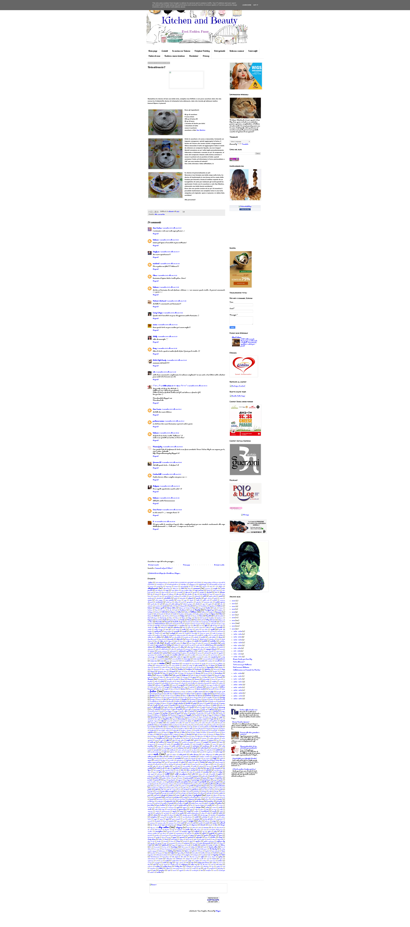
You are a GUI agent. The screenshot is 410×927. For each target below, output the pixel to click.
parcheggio (187, 780)
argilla (197, 600)
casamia (180, 633)
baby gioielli (183, 606)
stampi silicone (152, 839)
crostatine (209, 661)
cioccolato (214, 643)
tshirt (223, 855)
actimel (208, 590)
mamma (169, 742)
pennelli (170, 786)
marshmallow (186, 744)
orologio (220, 772)
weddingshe (188, 866)
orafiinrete (183, 772)
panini (175, 778)
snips (203, 831)
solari (215, 831)
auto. (221, 604)
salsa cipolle (164, 815)
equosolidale (165, 683)
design (223, 669)
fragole (178, 699)
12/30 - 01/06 (238, 631)
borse (195, 620)
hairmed (150, 715)
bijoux (213, 614)
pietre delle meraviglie (167, 791)
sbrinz (164, 821)
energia (221, 681)
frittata (177, 701)
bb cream (162, 610)
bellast (180, 612)
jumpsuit (221, 725)
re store (221, 805)
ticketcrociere (162, 851)
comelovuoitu (179, 649)
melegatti (194, 748)
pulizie (219, 803)
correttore (193, 655)
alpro (196, 594)
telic (199, 847)
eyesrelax (215, 687)
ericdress (213, 683)
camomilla (219, 627)
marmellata (176, 744)
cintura (199, 643)
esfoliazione (158, 685)
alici (151, 594)
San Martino (201, 130)
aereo (172, 592)
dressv (182, 679)
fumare (164, 703)
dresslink (176, 679)
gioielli (178, 707)
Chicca (155, 275)
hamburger (165, 715)
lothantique (222, 736)
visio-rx (221, 863)
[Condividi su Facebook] (155, 212)
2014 (233, 623)
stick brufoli (174, 839)
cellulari (158, 637)
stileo (195, 839)
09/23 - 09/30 (238, 684)
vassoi (207, 859)
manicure (198, 742)
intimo (161, 722)
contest (165, 653)
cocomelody (219, 645)
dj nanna (206, 673)
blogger (190, 618)
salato (220, 813)
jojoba (207, 725)
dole (192, 675)
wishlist (160, 868)
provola (171, 803)
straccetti (165, 841)
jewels (194, 725)
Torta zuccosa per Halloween (242, 664)
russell (173, 813)
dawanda (155, 667)
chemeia (188, 639)
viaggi (170, 862)
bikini (220, 614)
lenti (189, 732)
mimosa (195, 752)
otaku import (151, 774)
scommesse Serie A (173, 823)
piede (215, 790)
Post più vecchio (219, 565)
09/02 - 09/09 (238, 693)
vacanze (160, 858)
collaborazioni (174, 647)
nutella (194, 766)
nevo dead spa (169, 764)
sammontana (221, 815)
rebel (156, 807)
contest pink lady (176, 653)
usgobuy (220, 857)
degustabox (210, 667)
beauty (197, 609)
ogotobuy (193, 768)
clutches (176, 645)
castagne (164, 635)
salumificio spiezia (186, 815)
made (162, 740)
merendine (164, 750)
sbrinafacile (157, 821)
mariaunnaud (161, 744)
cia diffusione (188, 641)
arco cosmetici (170, 600)
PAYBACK (187, 784)
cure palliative (219, 664)
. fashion (150, 582)
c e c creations (181, 625)
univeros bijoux (211, 857)
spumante (182, 837)
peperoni (198, 786)
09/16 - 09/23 (238, 687)
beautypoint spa (209, 610)
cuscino (167, 665)
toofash (172, 853)
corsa (206, 655)
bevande (161, 614)
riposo (202, 809)
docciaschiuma (218, 673)
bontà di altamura (173, 620)
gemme (221, 705)
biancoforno (190, 614)
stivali (208, 839)
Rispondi (155, 233)
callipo (156, 627)
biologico (182, 616)
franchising (192, 699)
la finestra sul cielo (171, 729)
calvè (169, 627)
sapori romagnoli (176, 819)
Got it (255, 5)
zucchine (159, 872)
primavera (191, 799)
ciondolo (223, 643)
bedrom (157, 612)
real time (150, 807)
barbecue (150, 610)
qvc (192, 805)
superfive (152, 843)
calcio (221, 626)
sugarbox (198, 841)
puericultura (179, 803)
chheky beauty (203, 639)
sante (217, 817)
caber (194, 625)
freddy (223, 699)
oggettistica (176, 768)
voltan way (194, 864)
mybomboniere (180, 760)
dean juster (170, 667)
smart (204, 830)
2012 (233, 629)
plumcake (209, 793)
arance (221, 598)
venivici (183, 861)
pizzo (177, 793)
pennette (176, 786)
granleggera (169, 711)
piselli (209, 792)
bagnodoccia (212, 606)
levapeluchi (165, 734)
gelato (215, 705)
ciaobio (152, 643)
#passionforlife (184, 586)
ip (198, 723)
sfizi (151, 825)
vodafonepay (184, 864)
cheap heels (162, 639)
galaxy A (202, 703)
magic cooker (181, 740)
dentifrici (180, 669)
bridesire (150, 624)
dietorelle (157, 673)
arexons (179, 600)
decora (184, 667)
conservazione (219, 651)
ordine (190, 772)
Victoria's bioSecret (159, 301)
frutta (206, 701)
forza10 (159, 699)
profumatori (160, 801)
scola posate (222, 821)
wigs (213, 866)
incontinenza (182, 721)
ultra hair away (193, 857)
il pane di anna (191, 719)
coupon (184, 657)
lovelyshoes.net (161, 738)
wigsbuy (218, 866)
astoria (166, 604)
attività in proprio (188, 604)
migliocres (172, 752)
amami (210, 594)
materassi (166, 746)
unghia (202, 857)
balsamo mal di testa (184, 608)
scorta (188, 823)
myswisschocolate (174, 762)
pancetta (212, 776)
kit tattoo (184, 727)
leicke (177, 732)
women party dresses (177, 868)
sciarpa (214, 821)
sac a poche (181, 813)
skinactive (167, 830)
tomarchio (152, 853)
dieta (221, 671)
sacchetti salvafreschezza (193, 813)
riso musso (214, 809)
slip (173, 830)
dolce (156, 214)
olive (182, 770)
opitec (160, 772)
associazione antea (208, 602)
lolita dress (200, 736)
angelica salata (212, 596)
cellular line (151, 637)
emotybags (214, 681)
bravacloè (214, 622)
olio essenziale (216, 768)
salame (203, 813)
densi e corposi (165, 669)
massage (159, 746)
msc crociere (207, 758)
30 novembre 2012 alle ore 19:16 (165, 521)
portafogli (184, 798)
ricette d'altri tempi (159, 809)
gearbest (173, 705)
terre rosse (156, 849)
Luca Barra (186, 738)
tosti (214, 853)
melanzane (181, 748)
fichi (193, 694)
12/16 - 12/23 (238, 637)
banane (221, 608)
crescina (174, 661)
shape (187, 825)
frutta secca (213, 701)
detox (179, 671)
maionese (211, 740)
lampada (208, 729)
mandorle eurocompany (187, 742)
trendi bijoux (178, 855)
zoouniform (208, 870)
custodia (184, 665)
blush (196, 618)
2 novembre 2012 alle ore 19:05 (173, 446)
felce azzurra (198, 691)
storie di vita (151, 841)
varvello (201, 859)
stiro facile (201, 839)
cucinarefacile (185, 664)
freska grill (170, 701)
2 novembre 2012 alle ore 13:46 (177, 360)
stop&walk (220, 839)
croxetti (217, 661)
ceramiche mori (187, 637)
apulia (215, 598)
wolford (168, 868)
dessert (152, 671)
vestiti (164, 862)
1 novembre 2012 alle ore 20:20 (170, 263)
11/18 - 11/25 (237, 648)
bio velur (162, 616)
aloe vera (179, 594)
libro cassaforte (174, 734)
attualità (197, 604)
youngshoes (162, 870)
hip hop (204, 715)
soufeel (204, 833)
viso (149, 864)
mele (188, 748)
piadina (150, 790)
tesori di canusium (166, 849)
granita (162, 711)
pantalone (219, 778)
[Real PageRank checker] (234, 160)
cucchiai (155, 664)
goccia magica (197, 709)
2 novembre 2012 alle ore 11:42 (167, 324)
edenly (162, 681)
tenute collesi (213, 847)
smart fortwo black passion (216, 830)
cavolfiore (206, 635)
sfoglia (163, 825)
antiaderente (151, 598)
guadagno (165, 713)
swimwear (187, 843)
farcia (172, 689)
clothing (169, 645)
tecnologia (174, 847)
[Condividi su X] (153, 212)
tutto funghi (175, 857)
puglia (186, 803)
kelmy (172, 727)
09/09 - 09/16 (238, 690)
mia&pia (201, 750)
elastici (178, 681)
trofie (208, 855)
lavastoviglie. (214, 730)
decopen (178, 667)
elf (201, 681)
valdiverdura (169, 859)
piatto (162, 790)
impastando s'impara (153, 721)
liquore (175, 736)
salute (195, 815)
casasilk (187, 633)
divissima (198, 673)
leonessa (217, 732)
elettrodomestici (186, 681)
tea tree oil (165, 847)
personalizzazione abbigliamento (158, 788)
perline (211, 786)
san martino (161, 214)
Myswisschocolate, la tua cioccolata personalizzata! (248, 747)
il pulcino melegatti (202, 719)
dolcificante (185, 675)
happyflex (189, 715)
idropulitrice (166, 719)
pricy (172, 799)
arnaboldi (214, 600)
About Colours (236, 337)
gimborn (172, 707)
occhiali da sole (160, 768)
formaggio (152, 699)
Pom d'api (222, 795)
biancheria (181, 614)
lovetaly (170, 738)
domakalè (203, 675)
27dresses (204, 586)
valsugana (188, 859)
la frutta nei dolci (182, 729)
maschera (151, 746)
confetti (199, 651)
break (221, 622)
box (151, 621)
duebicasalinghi (205, 679)
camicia (201, 627)
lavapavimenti (205, 730)
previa (167, 799)
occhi (221, 766)
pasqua (215, 780)
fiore (159, 696)
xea (199, 868)
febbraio (190, 692)
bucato (188, 624)
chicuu (155, 641)
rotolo (221, 811)
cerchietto (195, 637)
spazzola (150, 835)
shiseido (210, 825)
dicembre (215, 671)
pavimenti (178, 784)
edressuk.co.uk (170, 681)
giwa (152, 709)
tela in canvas (185, 847)
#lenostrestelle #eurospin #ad (217, 584)
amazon (155, 596)
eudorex (160, 687)
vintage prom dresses (203, 862)
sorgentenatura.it (180, 833)
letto (157, 734)
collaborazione (160, 646)
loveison (152, 738)
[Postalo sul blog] (151, 212)
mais (218, 740)
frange (199, 699)
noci (149, 766)
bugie (204, 624)
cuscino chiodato (175, 665)
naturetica (150, 764)
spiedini (186, 835)
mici (224, 750)
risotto (221, 809)
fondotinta (208, 695)
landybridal (153, 730)
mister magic (218, 752)
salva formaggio (204, 815)
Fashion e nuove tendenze (174, 56)
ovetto (207, 774)
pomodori (159, 797)
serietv (207, 823)
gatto (156, 705)
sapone (161, 819)
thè (193, 849)
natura (210, 762)
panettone (156, 778)
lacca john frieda (199, 729)
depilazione (208, 669)
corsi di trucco (213, 655)
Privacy (206, 56)
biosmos (195, 616)
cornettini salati (176, 655)
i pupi (220, 717)
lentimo (204, 732)
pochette (221, 793)
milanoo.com (180, 752)
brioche (170, 624)
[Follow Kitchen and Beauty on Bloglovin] (236, 509)
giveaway (222, 707)
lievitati (189, 734)
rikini (196, 809)
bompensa (150, 620)
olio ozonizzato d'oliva (168, 770)
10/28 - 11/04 (238, 656)
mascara (221, 744)
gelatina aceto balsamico (204, 705)
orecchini (206, 772)
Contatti (165, 51)
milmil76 (188, 752)
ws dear (187, 868)
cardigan (191, 631)
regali (178, 807)
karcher (161, 727)
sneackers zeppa (186, 831)
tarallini (195, 845)
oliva (177, 770)
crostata (202, 661)
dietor (149, 673)
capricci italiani (167, 631)
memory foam (214, 748)
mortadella (178, 758)
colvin (172, 649)
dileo (176, 673)
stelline (160, 839)
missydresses (209, 752)
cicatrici (178, 643)
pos (200, 798)
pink (190, 792)
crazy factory (214, 657)
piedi (221, 790)
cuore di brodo (195, 664)
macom (156, 740)
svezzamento (172, 843)
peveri (190, 788)
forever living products (195, 697)
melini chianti (204, 748)
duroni (213, 679)
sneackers (176, 831)
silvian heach (220, 828)
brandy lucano (205, 622)
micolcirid (156, 263)
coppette (221, 653)
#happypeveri (192, 584)
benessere (218, 612)
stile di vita (188, 839)
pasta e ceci (162, 782)
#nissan (176, 586)
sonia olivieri (163, 833)
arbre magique (159, 600)
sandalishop (204, 817)
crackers (206, 657)
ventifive (190, 861)
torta (187, 853)
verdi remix (212, 861)
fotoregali (171, 699)
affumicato (187, 592)
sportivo (213, 835)
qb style (170, 805)
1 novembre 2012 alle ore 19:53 (169, 240)
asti (161, 604)
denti (173, 669)
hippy (210, 715)
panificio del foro (166, 778)
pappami (180, 780)
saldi (149, 815)
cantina (191, 629)
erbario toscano (175, 683)
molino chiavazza (194, 754)
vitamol (165, 864)
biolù (189, 616)
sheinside (202, 825)
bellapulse (172, 612)
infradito (196, 721)
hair (214, 713)
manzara (214, 742)
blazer (170, 618)
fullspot (158, 703)
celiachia (221, 635)
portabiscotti (168, 798)
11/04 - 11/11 (237, 654)
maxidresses (206, 746)
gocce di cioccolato (178, 709)
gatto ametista (164, 705)
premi (223, 798)
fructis (200, 701)
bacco (196, 606)
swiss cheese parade (204, 843)
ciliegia (184, 643)
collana (182, 647)
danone (213, 665)
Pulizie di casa (154, 56)
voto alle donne (204, 864)
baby (176, 606)
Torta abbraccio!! (239, 661)
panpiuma (212, 778)
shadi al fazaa (171, 825)
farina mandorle (201, 689)
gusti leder (201, 713)
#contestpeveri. (160, 584)
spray (163, 837)
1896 (197, 586)
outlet (193, 774)
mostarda (192, 758)
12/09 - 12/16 (238, 640)
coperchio (213, 653)
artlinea (176, 602)
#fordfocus (183, 584)
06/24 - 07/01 (238, 696)
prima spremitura (181, 799)
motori (199, 758)
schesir (200, 821)
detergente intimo (162, 671)
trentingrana (196, 855)
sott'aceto (189, 833)
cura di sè (210, 664)
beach (175, 610)
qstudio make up (183, 805)
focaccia (200, 695)
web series (219, 864)
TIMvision (200, 851)
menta (221, 748)
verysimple (157, 863)
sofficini (209, 831)
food (224, 695)
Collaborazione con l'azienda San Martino (246, 670)
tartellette (203, 845)
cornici (186, 655)
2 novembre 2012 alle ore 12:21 (167, 336)
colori (157, 649)
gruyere (157, 713)
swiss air (195, 843)
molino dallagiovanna (207, 754)
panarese (195, 776)
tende (204, 847)
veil (157, 861)
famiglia (166, 689)
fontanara (217, 695)
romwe (181, 811)
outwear (201, 774)
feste (176, 694)
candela (149, 629)
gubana (185, 713)
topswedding (181, 853)
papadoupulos (172, 780)
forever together (208, 697)
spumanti (190, 837)
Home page (152, 51)
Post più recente (153, 565)
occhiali (150, 768)
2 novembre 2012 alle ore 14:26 (166, 372)
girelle (192, 707)
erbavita (183, 683)
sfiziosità (157, 825)
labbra (191, 729)
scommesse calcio (162, 823)
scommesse (152, 823)
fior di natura (221, 694)
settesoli (222, 823)
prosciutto (219, 801)
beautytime (220, 610)
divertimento (190, 673)
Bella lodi (164, 612)
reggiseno (184, 807)
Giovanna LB (157, 462)
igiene (174, 719)
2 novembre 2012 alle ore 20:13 (170, 486)
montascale (185, 757)
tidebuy (170, 851)
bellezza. (204, 612)
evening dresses (176, 687)
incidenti (175, 721)
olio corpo (206, 768)
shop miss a (153, 828)
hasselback (197, 715)
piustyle (152, 793)
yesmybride (212, 868)
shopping (179, 827)
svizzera (179, 843)
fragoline (184, 699)
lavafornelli (175, 730)
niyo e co (208, 764)
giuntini (215, 707)
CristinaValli (157, 474)
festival (183, 694)
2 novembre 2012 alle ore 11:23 (167, 275)
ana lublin (183, 596)
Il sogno (211, 719)
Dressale (219, 677)
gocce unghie (188, 709)
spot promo (150, 837)
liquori (181, 736)
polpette (208, 795)
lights (196, 734)
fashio (223, 689)
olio (199, 768)
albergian (222, 592)
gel (179, 705)
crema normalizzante (207, 659)
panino (180, 778)
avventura (157, 606)
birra (201, 615)
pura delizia (151, 805)
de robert (162, 667)
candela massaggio (158, 629)
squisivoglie (199, 837)
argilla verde (205, 600)
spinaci (192, 835)
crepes (168, 661)
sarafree (189, 819)
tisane (223, 851)
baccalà (190, 606)
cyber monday (198, 665)
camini (212, 627)
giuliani (209, 707)
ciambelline (213, 641)
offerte (169, 768)
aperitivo (198, 598)
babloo (171, 606)
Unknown (156, 240)
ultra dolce (183, 857)
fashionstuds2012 (177, 692)
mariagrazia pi (151, 744)
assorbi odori (154, 604)
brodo (182, 624)
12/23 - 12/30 (238, 634)
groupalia (199, 711)
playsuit (202, 793)
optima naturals (169, 772)
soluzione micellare (152, 833)
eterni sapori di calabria (212, 685)
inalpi (162, 721)
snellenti (196, 831)
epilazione (150, 683)
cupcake (203, 664)
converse (199, 653)
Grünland (215, 711)
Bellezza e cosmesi (236, 51)
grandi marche (221, 709)
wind (224, 866)
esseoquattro (181, 685)
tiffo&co (187, 851)
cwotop (190, 665)
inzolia (186, 723)
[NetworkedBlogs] (245, 206)
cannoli (177, 629)
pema (149, 786)
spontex (206, 835)
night (184, 764)
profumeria (181, 801)
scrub (194, 823)
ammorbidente (167, 596)
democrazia (156, 669)
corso (221, 655)
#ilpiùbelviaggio (202, 584)
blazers (177, 618)
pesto (179, 788)
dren (200, 677)
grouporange (208, 711)
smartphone (159, 831)
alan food (209, 592)
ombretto (208, 770)
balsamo (150, 608)
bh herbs (168, 614)
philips (211, 788)
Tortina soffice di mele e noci (248, 709)
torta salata (195, 853)
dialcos (200, 671)
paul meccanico (165, 784)
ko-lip (190, 727)
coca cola (191, 645)
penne (155, 786)
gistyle (203, 707)
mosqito (186, 758)
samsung (162, 817)
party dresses (206, 780)
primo (199, 799)
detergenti (172, 671)
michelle (217, 750)
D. (153, 521)
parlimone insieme (158, 421)
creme (162, 661)
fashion (153, 691)
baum (156, 610)
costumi (171, 657)
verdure (220, 861)
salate (208, 813)
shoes (216, 825)
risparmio (150, 811)
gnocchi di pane (166, 709)
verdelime (196, 861)
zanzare (174, 870)
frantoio (211, 699)
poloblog (190, 795)
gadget (195, 703)
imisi (222, 719)
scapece (178, 821)
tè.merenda (157, 847)
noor (174, 766)
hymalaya (214, 717)
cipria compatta (159, 645)
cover (191, 657)
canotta (184, 629)
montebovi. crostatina (204, 757)
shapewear (194, 825)
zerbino (187, 870)
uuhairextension (151, 859)
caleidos (150, 627)
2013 (233, 626)
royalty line (158, 813)
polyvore (215, 795)
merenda (156, 750)
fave (185, 692)
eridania (150, 685)
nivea (202, 764)
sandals (211, 817)
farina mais (191, 689)
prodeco (220, 799)
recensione (162, 807)
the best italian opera (202, 849)
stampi (220, 837)
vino (192, 862)
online (149, 772)
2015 (233, 620)
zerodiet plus (195, 870)
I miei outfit (252, 51)
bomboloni (211, 618)
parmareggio (196, 780)
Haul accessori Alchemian (241, 667)
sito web (150, 830)
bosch (201, 620)
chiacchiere (212, 639)
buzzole (165, 626)
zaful (169, 870)
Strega (178, 841)
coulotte (178, 657)
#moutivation (159, 586)
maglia (188, 740)
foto (165, 699)
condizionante (173, 651)
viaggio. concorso (179, 863)
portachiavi (176, 797)
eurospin (167, 687)
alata (216, 592)
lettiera (152, 734)
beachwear (183, 610)
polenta (171, 795)
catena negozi (191, 635)
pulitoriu (206, 803)
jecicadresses (165, 725)
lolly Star (208, 736)
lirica (187, 736)
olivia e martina (191, 770)
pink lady (203, 792)
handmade (173, 715)
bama (193, 608)
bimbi (155, 616)
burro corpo (222, 624)
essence (174, 685)
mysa (166, 762)
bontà (164, 620)
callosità (163, 627)
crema (166, 659)
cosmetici (161, 656)
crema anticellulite (176, 659)
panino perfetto (189, 778)
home (223, 715)
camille (207, 627)
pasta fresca (170, 782)
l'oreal (149, 729)
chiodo (175, 641)
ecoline (156, 681)
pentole (191, 786)
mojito (168, 754)
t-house (221, 843)
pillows (184, 792)
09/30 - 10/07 (238, 681)
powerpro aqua (207, 798)
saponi (167, 819)
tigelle (193, 851)
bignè (207, 614)
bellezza (194, 611)
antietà (175, 598)
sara (184, 819)
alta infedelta (203, 594)
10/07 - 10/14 (238, 679)
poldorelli (156, 795)
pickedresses (195, 790)
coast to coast (184, 645)
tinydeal (207, 851)
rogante (174, 811)
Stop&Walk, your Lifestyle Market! (244, 758)
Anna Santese (157, 228)
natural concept (219, 762)
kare (167, 727)
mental (149, 750)
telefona (193, 847)
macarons (204, 738)
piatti (156, 790)
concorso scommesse (162, 651)
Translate (245, 144)
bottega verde (221, 620)
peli (206, 784)
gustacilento (193, 713)
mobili (149, 754)
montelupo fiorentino (217, 757)
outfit (167, 773)
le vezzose (158, 732)
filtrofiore (199, 694)
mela (174, 748)
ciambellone (222, 641)
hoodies (194, 717)
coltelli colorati (165, 649)
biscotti (208, 615)
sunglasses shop (221, 841)
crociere (195, 661)
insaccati (204, 721)
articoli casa (169, 602)
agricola (195, 592)
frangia (205, 699)
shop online (163, 827)
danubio (220, 665)
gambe (208, 703)
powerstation (216, 798)
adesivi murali (164, 592)
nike (189, 764)
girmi (198, 707)
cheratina (195, 639)
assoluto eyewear (220, 602)
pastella (211, 782)
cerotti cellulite (212, 637)
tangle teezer (181, 845)
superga (159, 843)
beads (190, 610)
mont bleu (177, 757)
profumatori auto (170, 801)
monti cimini (159, 758)
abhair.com (175, 588)
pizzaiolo (164, 793)
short (188, 828)
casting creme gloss (181, 635)
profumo (190, 801)
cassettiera (157, 635)
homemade (178, 717)
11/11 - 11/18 (237, 651)
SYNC (215, 843)
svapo (165, 843)
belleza (186, 612)
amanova (217, 594)
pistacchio (216, 792)
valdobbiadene (179, 859)
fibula (188, 694)
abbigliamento (153, 588)
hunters (207, 717)
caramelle (176, 631)
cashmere (150, 635)
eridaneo (220, 683)
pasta (220, 780)
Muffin (214, 758)
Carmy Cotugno (158, 312)
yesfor (205, 868)
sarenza (196, 819)
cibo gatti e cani (169, 643)
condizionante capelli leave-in (187, 651)
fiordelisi (152, 695)
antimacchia (182, 598)
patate (218, 782)
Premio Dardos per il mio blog (242, 659)
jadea (221, 723)
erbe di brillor (191, 683)
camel (195, 627)
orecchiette (197, 772)
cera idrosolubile (176, 637)
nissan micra (195, 764)
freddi (217, 699)
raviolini (209, 805)
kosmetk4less (205, 727)
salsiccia (171, 815)
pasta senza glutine (182, 782)
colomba (221, 647)
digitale (170, 673)
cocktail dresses (209, 645)
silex (213, 828)
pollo (183, 795)
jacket (215, 723)
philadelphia (204, 788)
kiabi (178, 727)
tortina (209, 853)
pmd (215, 793)
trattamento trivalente (161, 855)
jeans (158, 725)
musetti (221, 758)
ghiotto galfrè (157, 707)
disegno (182, 673)
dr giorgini (185, 677)
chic (218, 639)
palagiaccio (150, 776)
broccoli (176, 624)
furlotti (188, 703)
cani (172, 629)
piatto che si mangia (171, 790)
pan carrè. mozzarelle (185, 776)
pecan (194, 784)
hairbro (221, 713)
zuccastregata (222, 870)
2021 (233, 603)
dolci (166, 675)
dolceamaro (159, 675)
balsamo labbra (171, 608)
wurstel (194, 868)
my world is (171, 760)
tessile (174, 849)
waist (212, 864)
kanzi (154, 727)
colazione (150, 647)
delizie (149, 669)
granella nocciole (154, 711)
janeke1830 (151, 725)
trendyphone (187, 855)
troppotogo (216, 855)
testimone (180, 849)
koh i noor (197, 727)
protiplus (164, 803)
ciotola (151, 645)
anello (204, 596)
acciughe (215, 588)
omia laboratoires (218, 770)
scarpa (184, 821)
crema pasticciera (220, 659)
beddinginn (150, 612)
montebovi (193, 756)
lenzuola (211, 732)
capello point (157, 631)
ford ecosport (167, 697)
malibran (161, 742)
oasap (214, 766)
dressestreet (161, 679)
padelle (213, 774)
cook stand (206, 653)
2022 (234, 600)
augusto (210, 604)
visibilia (214, 863)
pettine (184, 788)
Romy (155, 348)
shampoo (179, 825)
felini (207, 692)
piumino (223, 792)
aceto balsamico (159, 590)
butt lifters (158, 626)
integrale (222, 721)
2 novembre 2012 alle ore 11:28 (169, 287)
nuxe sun (208, 766)
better (155, 614)
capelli (212, 629)
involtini (180, 723)
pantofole (150, 780)
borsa (189, 619)
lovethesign (177, 738)
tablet (156, 845)
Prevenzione (160, 799)
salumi (177, 815)
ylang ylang (220, 868)
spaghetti (211, 833)
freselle (163, 701)
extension (200, 687)
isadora (203, 723)
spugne (174, 837)
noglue (154, 766)
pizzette (171, 793)
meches (159, 748)
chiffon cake (163, 641)
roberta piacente (166, 811)
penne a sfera (162, 786)
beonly (149, 614)
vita (154, 372)
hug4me (201, 717)
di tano (186, 671)
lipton (168, 736)
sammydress (153, 817)
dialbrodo (192, 671)
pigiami (178, 792)
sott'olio (196, 833)
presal (152, 799)
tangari (173, 845)
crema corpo (187, 659)
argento (191, 600)
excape (185, 687)
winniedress (153, 868)
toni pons (160, 853)
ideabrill (150, 719)
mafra (173, 740)
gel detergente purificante (189, 705)
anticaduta (158, 598)
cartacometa (220, 631)
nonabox (167, 766)
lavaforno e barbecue (186, 730)
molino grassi (218, 754)
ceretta (203, 637)
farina (183, 689)
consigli (149, 653)
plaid (190, 793)
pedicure (200, 784)
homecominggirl (168, 717)
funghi (170, 703)
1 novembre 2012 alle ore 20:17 (169, 251)
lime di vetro (203, 734)
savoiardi (150, 821)
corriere (200, 655)
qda (175, 805)
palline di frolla (165, 776)
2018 (233, 612)
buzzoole (171, 625)
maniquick (205, 742)
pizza (157, 793)
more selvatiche (168, 758)
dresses (150, 679)
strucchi (185, 841)
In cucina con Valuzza (181, 51)
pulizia (213, 803)
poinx (149, 795)
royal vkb (150, 813)
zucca (215, 870)
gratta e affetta (184, 711)
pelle (211, 784)
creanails (152, 659)
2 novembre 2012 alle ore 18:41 (172, 409)
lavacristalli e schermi (164, 730)
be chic (170, 610)
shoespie (222, 825)
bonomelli (158, 620)
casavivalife (194, 633)
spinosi (199, 835)
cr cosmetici (198, 657)
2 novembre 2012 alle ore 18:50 (169, 433)
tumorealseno (165, 857)
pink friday (196, 792)
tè (150, 847)
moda (155, 754)
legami (165, 732)
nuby (179, 766)
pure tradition (161, 805)
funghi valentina (178, 703)
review (198, 807)
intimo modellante (170, 723)
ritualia (157, 811)
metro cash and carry (183, 750)
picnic (203, 790)
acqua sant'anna (199, 590)
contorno (184, 653)
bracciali (167, 622)
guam (172, 713)
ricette (150, 809)
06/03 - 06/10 (238, 698)
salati (214, 813)
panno (205, 778)
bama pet (200, 608)
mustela (156, 760)
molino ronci (162, 756)
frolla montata (192, 701)
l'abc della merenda (216, 727)
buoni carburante (212, 624)
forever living (184, 697)
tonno (166, 853)
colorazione (150, 649)
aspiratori (198, 602)
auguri (203, 604)
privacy (213, 799)
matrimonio (196, 746)
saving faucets (219, 819)
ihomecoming (181, 719)
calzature (176, 627)
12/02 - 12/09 (238, 642)
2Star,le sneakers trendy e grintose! (244, 769)
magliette (196, 740)
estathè (202, 685)
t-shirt (150, 845)
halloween (156, 715)
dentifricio (189, 669)
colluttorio (213, 647)
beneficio (211, 612)
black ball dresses (152, 618)
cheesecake (170, 639)
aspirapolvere (190, 602)
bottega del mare (210, 620)
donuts (210, 675)
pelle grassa (219, 784)
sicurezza (206, 827)
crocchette (187, 661)
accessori (196, 588)
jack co (210, 723)
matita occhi (175, 746)
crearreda (159, 659)
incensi (168, 721)
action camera (216, 590)
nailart (183, 762)
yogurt (149, 870)
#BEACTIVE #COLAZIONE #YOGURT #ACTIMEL (185, 582)
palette (157, 776)
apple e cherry (208, 598)
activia (157, 592)
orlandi (214, 772)
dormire (155, 677)
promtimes (210, 801)
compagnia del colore (198, 649)
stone (213, 839)
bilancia (149, 616)
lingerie (155, 736)
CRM (180, 661)
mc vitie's (215, 746)
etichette (223, 685)
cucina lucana (175, 663)
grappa (176, 711)
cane (167, 629)
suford (191, 841)
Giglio (165, 707)
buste (151, 626)
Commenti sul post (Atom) (163, 568)
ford (151, 697)
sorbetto (171, 833)
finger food (207, 694)
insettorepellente (213, 721)
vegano (221, 859)
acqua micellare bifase (186, 590)
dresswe (197, 679)
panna (198, 778)
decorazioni (201, 667)
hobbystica (216, 715)
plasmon (196, 793)
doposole (217, 675)
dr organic (193, 677)
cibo (158, 642)
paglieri (220, 774)
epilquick (157, 683)
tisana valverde (215, 851)
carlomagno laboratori (201, 631)
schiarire (207, 821)
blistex (183, 618)
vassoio (214, 858)
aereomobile (179, 592)
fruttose (152, 703)
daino (207, 665)
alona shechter (188, 594)
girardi (186, 707)
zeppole (181, 870)
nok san (160, 766)
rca (215, 805)
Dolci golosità (219, 51)
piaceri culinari (219, 788)
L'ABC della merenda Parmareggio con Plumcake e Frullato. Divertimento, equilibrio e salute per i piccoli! (249, 342)
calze (184, 627)
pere (205, 786)
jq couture (214, 725)
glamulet (157, 709)
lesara (223, 732)
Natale (202, 762)
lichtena (182, 734)
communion (187, 649)
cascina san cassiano (204, 633)
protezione (157, 803)
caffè (205, 625)
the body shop (213, 849)
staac (206, 837)
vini (187, 862)
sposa (220, 835)
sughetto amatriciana (209, 841)
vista (154, 864)
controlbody (192, 653)
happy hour (181, 715)
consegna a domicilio (209, 651)
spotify (157, 837)
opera (154, 772)
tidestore (179, 851)
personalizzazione (220, 786)
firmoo (178, 695)
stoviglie (159, 841)
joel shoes (201, 725)
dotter (161, 677)
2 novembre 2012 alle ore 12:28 (167, 348)
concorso (152, 651)
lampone (223, 729)
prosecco (150, 803)
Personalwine (171, 788)
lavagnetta (196, 730)
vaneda (194, 859)
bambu (215, 608)
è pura (219, 679)
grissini (192, 711)
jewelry (189, 725)
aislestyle (201, 592)
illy (217, 719)
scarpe (191, 820)
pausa (172, 784)
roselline (196, 811)
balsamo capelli (159, 608)
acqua (166, 590)
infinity (189, 721)
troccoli (203, 855)
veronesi (150, 863)
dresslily (169, 679)
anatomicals (197, 596)
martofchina (207, 744)
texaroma (187, 849)
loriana (215, 736)
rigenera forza (183, 809)
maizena (223, 740)
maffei (167, 740)
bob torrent (203, 618)
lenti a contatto (196, 732)
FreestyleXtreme (154, 701)
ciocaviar (206, 643)
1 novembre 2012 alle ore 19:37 (172, 228)
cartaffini (150, 633)
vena (161, 861)
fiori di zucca (171, 696)
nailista (190, 762)
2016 (233, 617)
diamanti (207, 671)
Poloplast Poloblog (202, 51)
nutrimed (201, 766)
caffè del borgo (213, 626)
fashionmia (167, 691)
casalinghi (172, 633)
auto (215, 604)
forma (216, 697)
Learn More (246, 5)
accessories (207, 588)
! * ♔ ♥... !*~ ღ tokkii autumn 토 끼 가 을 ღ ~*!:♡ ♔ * (170, 385)
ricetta (220, 807)
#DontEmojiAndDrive (172, 584)
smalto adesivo (197, 830)
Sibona (194, 828)
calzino (189, 627)
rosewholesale (205, 811)
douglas (178, 677)
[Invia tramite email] (149, 212)
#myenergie (168, 586)
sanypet (155, 819)
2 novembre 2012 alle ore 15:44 (197, 385)
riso (207, 809)
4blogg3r (220, 586)
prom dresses (199, 801)
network (157, 764)
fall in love (159, 689)
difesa (164, 673)
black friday (163, 618)
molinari (174, 754)
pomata (151, 798)
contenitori (156, 653)
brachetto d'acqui (177, 622)
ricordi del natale (171, 809)
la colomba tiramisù (159, 729)
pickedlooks (186, 790)
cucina (162, 663)
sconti (182, 823)
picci (180, 790)
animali (220, 596)
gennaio (149, 707)
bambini (208, 608)
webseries (150, 866)
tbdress (223, 845)
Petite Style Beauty (159, 360)
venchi (167, 861)
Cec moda (213, 635)
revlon (207, 807)
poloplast (197, 795)
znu (202, 870)
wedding (157, 866)
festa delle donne (168, 694)
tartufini (210, 845)
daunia (149, 667)
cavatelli (199, 635)
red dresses (171, 807)
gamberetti (215, 703)
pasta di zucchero (152, 782)
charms (220, 637)
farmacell (211, 689)
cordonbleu (159, 655)
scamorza (171, 821)
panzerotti (158, 780)
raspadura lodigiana (200, 805)
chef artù (179, 639)
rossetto (214, 811)
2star (211, 586)
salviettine (213, 815)
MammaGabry (157, 446)
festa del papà (158, 694)
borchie (182, 620)
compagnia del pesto (211, 649)
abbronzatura (166, 588)
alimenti (157, 594)
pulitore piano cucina (196, 803)
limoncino (211, 734)
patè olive (156, 784)
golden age (204, 709)
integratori (153, 723)
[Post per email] (183, 211)
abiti (182, 588)
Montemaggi (151, 758)
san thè (178, 817)
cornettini (167, 655)
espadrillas (166, 685)
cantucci (197, 629)
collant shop (190, 647)
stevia (166, 839)
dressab (212, 677)
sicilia (199, 828)
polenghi (163, 795)
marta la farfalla (197, 744)
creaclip (223, 657)
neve (163, 764)
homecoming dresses (156, 717)
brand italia (196, 622)
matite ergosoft (186, 746)
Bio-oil (169, 616)
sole (221, 831)
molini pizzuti (182, 754)
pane (149, 778)
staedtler (213, 837)
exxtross (208, 687)
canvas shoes (205, 629)
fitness (184, 696)
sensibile (200, 823)
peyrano (196, 788)
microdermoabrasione (155, 752)
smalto (187, 829)
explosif (192, 687)
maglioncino (203, 740)
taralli (188, 845)
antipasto (190, 598)
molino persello (152, 756)
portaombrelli (193, 798)
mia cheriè (194, 750)
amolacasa (176, 596)
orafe (177, 772)
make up (152, 742)
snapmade (169, 831)
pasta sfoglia (194, 782)
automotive (150, 606)
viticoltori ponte (174, 864)
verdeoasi (204, 861)
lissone (193, 736)
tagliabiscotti (165, 845)
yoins (154, 870)
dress (205, 677)
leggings (171, 732)
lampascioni (215, 729)
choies (181, 641)
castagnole (171, 635)
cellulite (166, 637)
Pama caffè (174, 776)
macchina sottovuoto (214, 738)
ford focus (175, 697)
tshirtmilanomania (155, 857)
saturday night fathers (208, 819)
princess (207, 799)
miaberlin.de (209, 750)
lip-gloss (162, 736)
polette (177, 795)
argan (185, 600)
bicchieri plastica (199, 614)
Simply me (156, 251)
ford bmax (158, 697)
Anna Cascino (157, 409)
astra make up (175, 604)
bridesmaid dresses (160, 623)
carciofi (184, 631)
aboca (189, 588)
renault (191, 807)
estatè (196, 685)
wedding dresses (167, 866)
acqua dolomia (175, 590)
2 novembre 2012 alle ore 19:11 (171, 474)
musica (149, 760)
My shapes (163, 760)
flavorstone (192, 695)
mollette (171, 757)
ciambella (204, 641)
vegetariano (150, 861)
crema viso (153, 661)
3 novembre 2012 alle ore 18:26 (172, 509)
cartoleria (157, 633)
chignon (170, 641)
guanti (179, 713)
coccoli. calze (199, 645)
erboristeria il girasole (203, 683)
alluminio (171, 594)
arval (182, 602)
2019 (233, 609)
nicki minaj (178, 764)
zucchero (152, 872)
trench (171, 855)
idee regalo (157, 719)
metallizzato (172, 750)
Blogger (218, 911)
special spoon (165, 835)
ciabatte (196, 641)
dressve (189, 679)
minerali (202, 752)
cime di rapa (192, 643)
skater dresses (158, 830)
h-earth (208, 713)
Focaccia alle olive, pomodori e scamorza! (249, 733)
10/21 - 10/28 (238, 673)
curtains (150, 665)
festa (151, 694)
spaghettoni (220, 833)
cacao (200, 626)
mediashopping (167, 748)
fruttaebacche (221, 701)
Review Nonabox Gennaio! (240, 722)
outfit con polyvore (181, 774)
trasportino (150, 855)
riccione (214, 807)
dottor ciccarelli (170, 677)
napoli (195, 762)
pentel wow (184, 786)
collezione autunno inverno (202, 647)
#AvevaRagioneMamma (162, 582)
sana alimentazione (187, 817)
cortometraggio (151, 657)
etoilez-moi (152, 687)
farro (218, 689)
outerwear (159, 774)
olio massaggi (157, 770)
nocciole (221, 764)
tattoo (216, 845)
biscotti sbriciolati (218, 616)
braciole (188, 622)
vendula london (175, 861)
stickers (181, 839)
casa (164, 633)
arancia (150, 600)
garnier (223, 703)
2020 (234, 606)
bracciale (159, 621)
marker (169, 744)
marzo (214, 744)
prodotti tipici (151, 801)
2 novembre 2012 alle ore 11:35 (173, 312)
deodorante (198, 669)
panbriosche (205, 776)
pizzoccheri (183, 793)
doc (211, 673)
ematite (207, 681)
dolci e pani (176, 675)
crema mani (196, 659)
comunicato (222, 649)
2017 (233, 615)
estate (190, 685)
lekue (183, 732)
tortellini (202, 853)
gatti (151, 705)
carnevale (212, 631)
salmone (155, 815)
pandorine (220, 776)
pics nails (209, 790)
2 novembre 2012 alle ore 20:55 (169, 498)
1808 (192, 586)
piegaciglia (150, 792)
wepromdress (197, 866)
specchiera (157, 835)
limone (218, 734)
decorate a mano (192, 667)
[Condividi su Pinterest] (158, 212)
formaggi (222, 697)
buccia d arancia (196, 624)
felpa (212, 691)
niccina (155, 324)
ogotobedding (185, 768)
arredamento (159, 602)
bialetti (174, 614)
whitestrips (206, 866)
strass (172, 841)
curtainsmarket (159, 665)
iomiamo (193, 723)
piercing (157, 792)
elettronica (195, 681)
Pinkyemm (156, 486)
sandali (196, 817)
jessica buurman (175, 725)
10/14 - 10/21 (238, 676)
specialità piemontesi (176, 835)
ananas (190, 596)
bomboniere (220, 618)
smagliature (179, 830)
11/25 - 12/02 (238, 645)
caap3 (189, 626)
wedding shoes (178, 866)
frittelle (184, 701)
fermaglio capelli (221, 692)
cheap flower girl (152, 639)
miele (165, 752)
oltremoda (200, 770)
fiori (164, 696)
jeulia (183, 725)
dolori (197, 675)
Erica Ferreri (157, 509)
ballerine (219, 606)
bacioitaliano (204, 606)
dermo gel (216, 669)
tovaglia (221, 853)
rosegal (189, 811)
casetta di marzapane (217, 633)
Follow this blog (245, 209)
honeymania (187, 717)
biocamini (175, 616)
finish (214, 694)
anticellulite (167, 598)
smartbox (150, 831)
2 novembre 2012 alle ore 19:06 (172, 462)
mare (221, 742)
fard (177, 689)
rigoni (191, 809)
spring (168, 837)
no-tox (215, 764)
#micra (152, 586)
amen (160, 596)
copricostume (151, 655)
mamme (177, 742)
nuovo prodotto (186, 766)
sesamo (214, 823)
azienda (165, 606)
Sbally (155, 336)
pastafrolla (203, 782)
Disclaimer (193, 56)
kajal (149, 727)
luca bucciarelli (195, 738)
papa (165, 780)
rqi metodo (166, 813)
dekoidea (220, 667)
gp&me (212, 709)
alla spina (164, 594)
